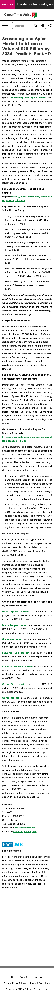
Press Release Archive (31, 977)
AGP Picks (7, 4)
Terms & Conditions (40, 983)
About (14, 977)
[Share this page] (50, 25)
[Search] (35, 25)
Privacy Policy (41, 989)
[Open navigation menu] (5, 25)
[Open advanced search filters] (42, 25)
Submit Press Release (15, 983)
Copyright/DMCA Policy (18, 989)
